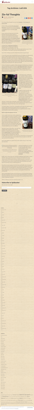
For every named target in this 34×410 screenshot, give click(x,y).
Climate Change (3, 346)
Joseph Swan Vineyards (12, 45)
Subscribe (4, 190)
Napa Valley (2, 356)
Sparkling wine (8, 402)
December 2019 (3, 251)
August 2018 (3, 287)
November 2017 (3, 310)
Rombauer (14, 38)
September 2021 (3, 209)
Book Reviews (3, 340)
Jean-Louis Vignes (22, 82)
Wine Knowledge (3, 377)
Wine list (2, 380)
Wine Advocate (16, 403)
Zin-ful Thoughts (11, 14)
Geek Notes (3, 351)
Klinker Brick (8, 39)
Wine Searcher (29, 403)
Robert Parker (3, 362)
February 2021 (3, 220)
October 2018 (3, 282)
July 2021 (2, 212)
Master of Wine (16, 398)
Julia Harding (9, 398)
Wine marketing (3, 382)
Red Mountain (24, 400)
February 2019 (3, 271)
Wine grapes (3, 375)
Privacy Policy (16, 408)
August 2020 (3, 230)
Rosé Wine (30, 400)
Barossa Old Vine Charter (23, 99)
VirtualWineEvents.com (4, 367)
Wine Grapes (25, 403)
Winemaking (3, 388)
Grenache (22, 396)
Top (17, 203)
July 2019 (2, 258)
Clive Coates (13, 396)
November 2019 (3, 253)
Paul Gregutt (9, 400)
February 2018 (3, 302)
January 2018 (3, 305)
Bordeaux (2, 341)
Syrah (26, 402)
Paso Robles (5, 400)
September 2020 (3, 227)
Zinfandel (5, 404)
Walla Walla (2, 403)
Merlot (21, 398)
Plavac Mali (26, 151)
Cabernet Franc (15, 394)
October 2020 (3, 225)
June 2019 (2, 261)
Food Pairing (3, 349)
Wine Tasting (3, 387)
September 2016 (3, 328)
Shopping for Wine (4, 364)
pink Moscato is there (15, 69)
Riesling (27, 400)
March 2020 (2, 243)
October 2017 (3, 313)
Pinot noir (20, 400)
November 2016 (3, 323)
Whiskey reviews (3, 372)
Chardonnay (5, 396)
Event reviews (3, 348)
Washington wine (3, 369)
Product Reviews (3, 361)
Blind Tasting (3, 338)
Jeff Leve (6, 398)
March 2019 (2, 269)
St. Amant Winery (7, 132)
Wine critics (2, 374)
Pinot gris (16, 400)
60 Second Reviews (4, 335)
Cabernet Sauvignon (24, 394)
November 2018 (3, 279)
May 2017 (2, 315)
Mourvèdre (24, 398)
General (2, 353)
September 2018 (3, 284)
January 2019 (3, 274)
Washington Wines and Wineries (9, 403)
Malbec (12, 398)
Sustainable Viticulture (20, 402)
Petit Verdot (13, 400)
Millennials (2, 354)
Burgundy (2, 343)
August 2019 (3, 256)
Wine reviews (3, 385)
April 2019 (2, 266)
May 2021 (2, 217)
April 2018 (2, 297)
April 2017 (2, 318)
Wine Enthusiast (20, 403)
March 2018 (2, 300)
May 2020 (2, 238)
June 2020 (2, 235)
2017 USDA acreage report (22, 66)
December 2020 (3, 222)
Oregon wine (3, 359)
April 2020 (2, 240)
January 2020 (3, 248)
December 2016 (3, 320)
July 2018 (2, 289)
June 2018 (2, 292)
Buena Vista (24, 74)
